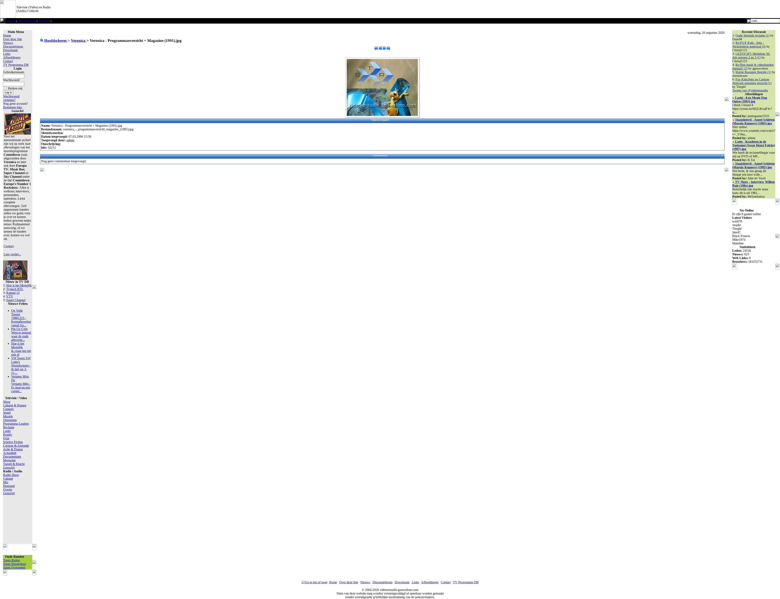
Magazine (9, 460)
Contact (8, 61)
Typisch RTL (14, 289)
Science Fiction (13, 442)
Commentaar (380, 155)
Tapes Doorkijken (14, 564)
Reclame (8, 427)
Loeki (7, 431)
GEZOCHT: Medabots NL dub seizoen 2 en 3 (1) (751, 55)
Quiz (6, 438)
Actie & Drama (13, 449)
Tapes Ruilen (11, 560)
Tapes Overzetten (14, 567)
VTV (9, 296)
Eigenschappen (380, 120)
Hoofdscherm (55, 40)
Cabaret (8, 478)
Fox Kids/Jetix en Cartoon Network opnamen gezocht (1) (751, 81)
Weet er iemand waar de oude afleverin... (21, 334)
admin (70, 140)
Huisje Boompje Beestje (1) (753, 72)
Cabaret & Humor (14, 405)
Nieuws (8, 43)
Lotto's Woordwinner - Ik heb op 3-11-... (21, 365)
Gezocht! (9, 467)
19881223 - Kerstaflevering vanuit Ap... (21, 318)
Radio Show (11, 475)
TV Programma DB (16, 64)
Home (11, 21)
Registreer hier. (12, 107)
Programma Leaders (16, 423)
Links (6, 54)
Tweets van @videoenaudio (750, 90)
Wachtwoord (11, 80)
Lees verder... (12, 254)
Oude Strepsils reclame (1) (752, 35)
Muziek (8, 416)
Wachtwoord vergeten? (11, 98)
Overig (7, 489)
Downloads (10, 50)
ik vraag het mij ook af (21, 349)
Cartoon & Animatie (16, 445)
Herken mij (15, 88)
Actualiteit (9, 453)
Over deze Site (12, 39)
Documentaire (12, 456)
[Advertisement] (732, 9)
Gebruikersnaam (13, 72)
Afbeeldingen (26, 21)
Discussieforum (13, 46)
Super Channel (15, 300)
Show (7, 401)
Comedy (8, 409)
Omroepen (10, 420)
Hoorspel (9, 486)
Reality (7, 434)
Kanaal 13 (13, 292)
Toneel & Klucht (14, 464)
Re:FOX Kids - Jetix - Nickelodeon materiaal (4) (749, 44)
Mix (5, 482)
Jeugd (7, 412)
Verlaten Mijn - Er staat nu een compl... (20, 384)
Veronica (44, 21)
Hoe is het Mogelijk (19, 285)
